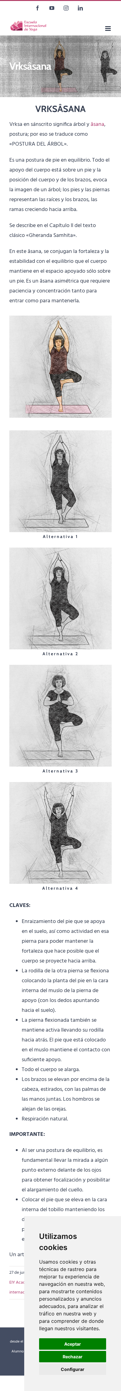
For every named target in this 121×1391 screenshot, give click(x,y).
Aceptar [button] (72, 1344)
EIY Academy (21, 1282)
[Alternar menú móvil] (108, 28)
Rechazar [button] (73, 1356)
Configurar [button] (72, 1369)
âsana (97, 124)
